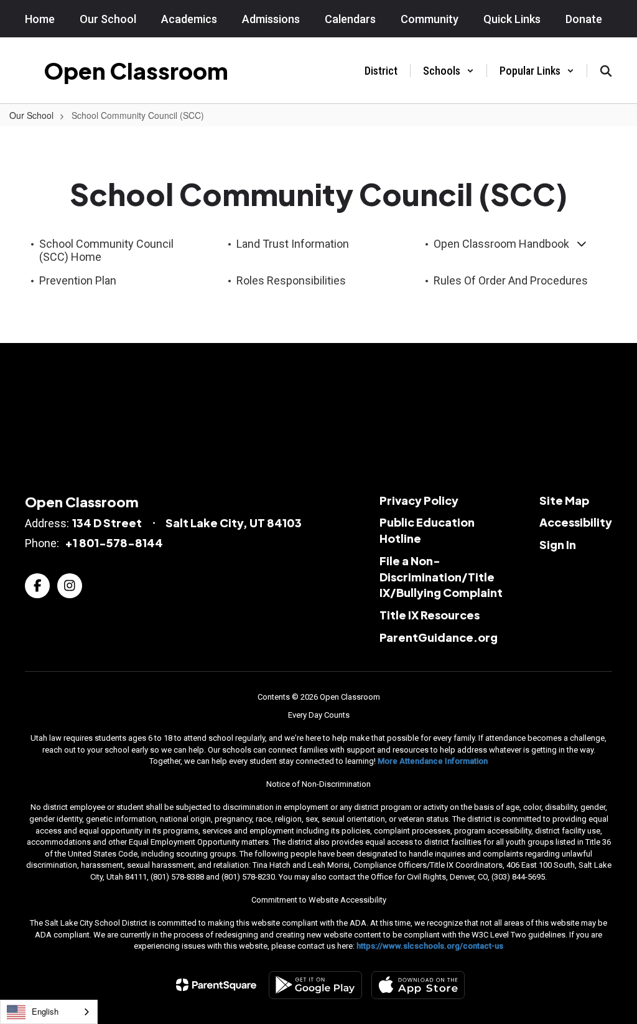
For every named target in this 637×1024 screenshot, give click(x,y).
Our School (31, 115)
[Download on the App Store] (418, 985)
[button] (448, 70)
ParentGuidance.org (438, 637)
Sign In (557, 544)
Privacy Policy (418, 500)
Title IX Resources (429, 615)
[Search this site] (606, 71)
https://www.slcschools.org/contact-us (429, 946)
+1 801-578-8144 (114, 542)
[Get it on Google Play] (315, 985)
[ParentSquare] (216, 984)
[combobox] (49, 1012)
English (45, 1011)
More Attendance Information (433, 761)
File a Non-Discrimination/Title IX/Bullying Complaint (441, 576)
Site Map (564, 500)
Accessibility (575, 522)
